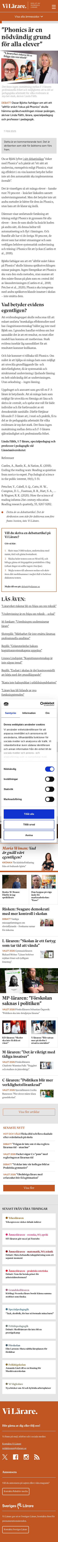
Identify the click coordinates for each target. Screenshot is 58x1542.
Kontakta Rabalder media (16, 1491)
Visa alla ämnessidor (27, 16)
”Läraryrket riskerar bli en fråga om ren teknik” (28, 606)
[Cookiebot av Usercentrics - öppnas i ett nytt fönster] (41, 704)
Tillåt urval (29, 824)
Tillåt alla (29, 814)
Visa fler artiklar (29, 1112)
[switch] (49, 779)
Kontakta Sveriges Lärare (15, 1529)
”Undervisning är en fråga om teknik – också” (28, 614)
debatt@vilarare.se (30, 587)
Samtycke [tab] (10, 713)
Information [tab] (29, 713)
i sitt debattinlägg (33, 159)
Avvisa (29, 835)
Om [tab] (47, 713)
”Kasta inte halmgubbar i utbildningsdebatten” (29, 682)
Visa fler (29, 1188)
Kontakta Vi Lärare (11, 1444)
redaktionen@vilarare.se (14, 1448)
